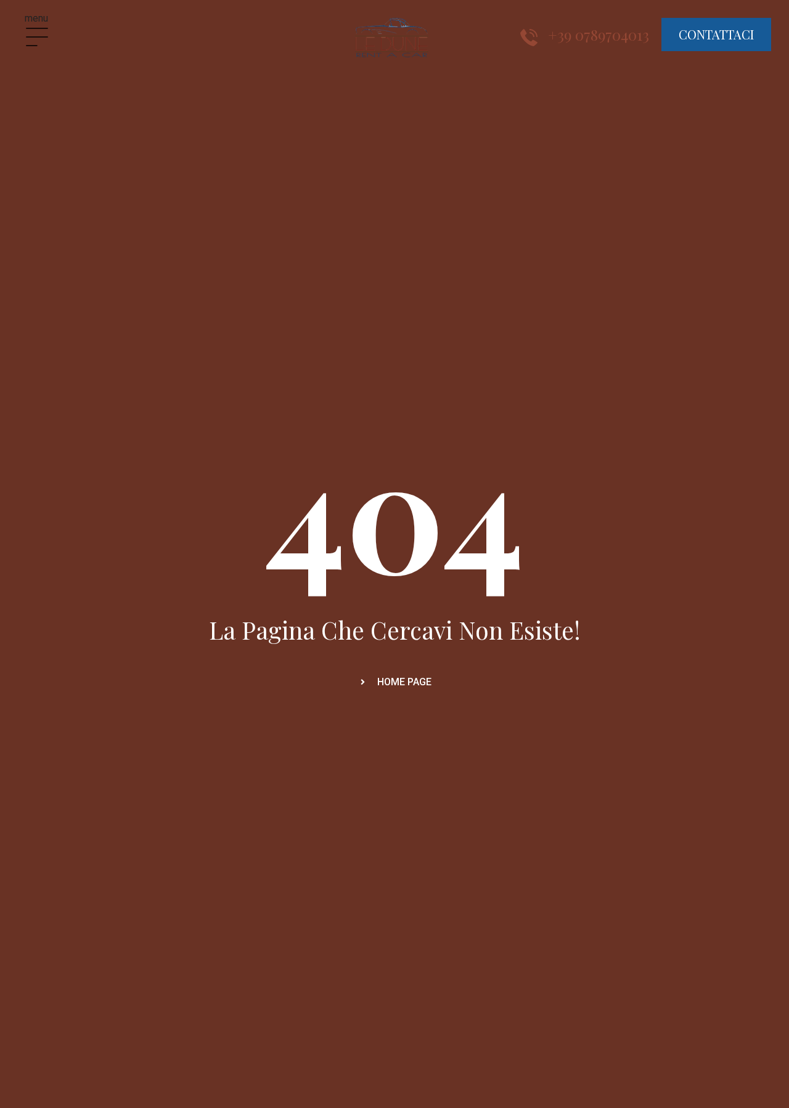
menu (36, 18)
